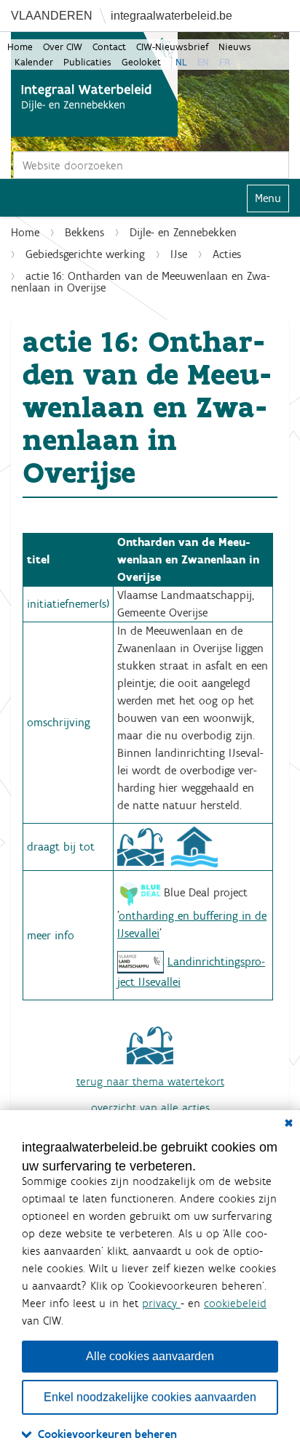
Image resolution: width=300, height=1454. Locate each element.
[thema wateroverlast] (194, 846)
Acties (227, 254)
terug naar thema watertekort (150, 1081)
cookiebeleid (235, 1303)
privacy (161, 1303)
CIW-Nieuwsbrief (172, 47)
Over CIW (62, 47)
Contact (109, 47)
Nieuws (234, 47)
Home (20, 47)
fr (224, 62)
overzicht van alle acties (150, 1107)
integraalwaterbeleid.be (171, 15)
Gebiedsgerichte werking (85, 254)
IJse (178, 254)
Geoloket (141, 62)
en (203, 62)
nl (181, 62)
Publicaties (87, 62)
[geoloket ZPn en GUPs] (140, 961)
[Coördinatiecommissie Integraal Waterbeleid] (94, 84)
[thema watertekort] (140, 846)
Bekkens (84, 232)
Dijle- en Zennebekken (183, 232)
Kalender (34, 62)
